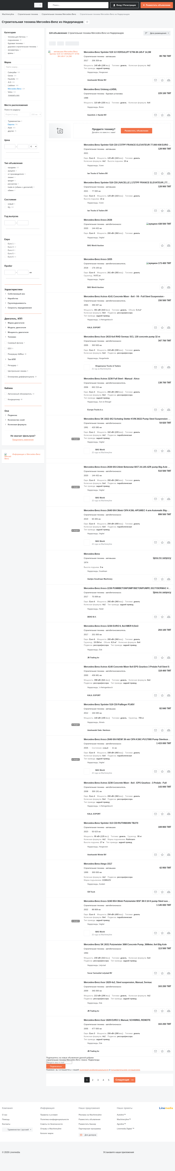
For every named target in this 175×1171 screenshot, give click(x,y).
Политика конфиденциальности (54, 1119)
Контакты (6, 1124)
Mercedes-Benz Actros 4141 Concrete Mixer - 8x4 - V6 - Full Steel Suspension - (124, 296)
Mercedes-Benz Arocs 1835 (98, 259)
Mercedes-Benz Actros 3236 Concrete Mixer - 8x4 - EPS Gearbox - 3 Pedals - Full (125, 783)
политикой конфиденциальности (94, 1070)
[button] (162, 80)
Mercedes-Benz (92, 554)
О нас (4, 1115)
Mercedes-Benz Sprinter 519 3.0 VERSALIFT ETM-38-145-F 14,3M (117, 52)
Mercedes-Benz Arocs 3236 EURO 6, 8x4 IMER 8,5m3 (111, 626)
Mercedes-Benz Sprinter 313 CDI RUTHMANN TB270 (111, 823)
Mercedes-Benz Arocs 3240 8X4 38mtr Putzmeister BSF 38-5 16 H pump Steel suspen (128, 901)
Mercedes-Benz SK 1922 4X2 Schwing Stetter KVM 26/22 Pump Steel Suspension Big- (128, 419)
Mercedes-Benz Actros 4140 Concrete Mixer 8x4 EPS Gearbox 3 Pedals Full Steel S (126, 667)
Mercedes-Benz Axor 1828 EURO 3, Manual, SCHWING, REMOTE (117, 1020)
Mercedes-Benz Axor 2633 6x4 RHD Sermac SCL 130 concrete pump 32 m (122, 337)
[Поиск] (50, 5)
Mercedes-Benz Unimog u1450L (100, 89)
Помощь (6, 1119)
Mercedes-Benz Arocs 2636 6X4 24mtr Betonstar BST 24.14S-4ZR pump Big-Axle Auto (128, 467)
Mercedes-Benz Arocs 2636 (98, 220)
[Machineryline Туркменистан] (16, 5)
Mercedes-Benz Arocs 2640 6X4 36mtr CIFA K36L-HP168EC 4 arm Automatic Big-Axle (128, 510)
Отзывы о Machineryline (50, 1129)
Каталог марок (46, 1133)
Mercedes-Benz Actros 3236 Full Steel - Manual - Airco (111, 378)
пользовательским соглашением (125, 1070)
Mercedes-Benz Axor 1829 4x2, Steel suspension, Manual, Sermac (118, 982)
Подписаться (56, 1066)
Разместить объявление (136, 131)
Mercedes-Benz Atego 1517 (98, 864)
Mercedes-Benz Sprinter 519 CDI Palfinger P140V (109, 704)
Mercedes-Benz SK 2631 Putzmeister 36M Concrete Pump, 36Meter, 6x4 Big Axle (125, 944)
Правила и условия (49, 1115)
